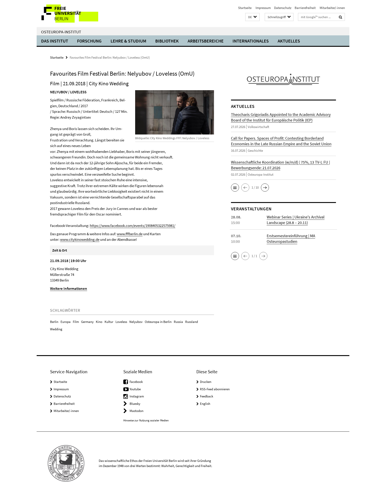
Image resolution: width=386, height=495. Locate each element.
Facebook (136, 382)
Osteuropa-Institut (61, 31)
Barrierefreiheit (305, 8)
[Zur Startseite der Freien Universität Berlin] (74, 13)
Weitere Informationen (68, 288)
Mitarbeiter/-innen (332, 8)
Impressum (263, 8)
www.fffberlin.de (130, 233)
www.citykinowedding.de (79, 239)
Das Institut (54, 41)
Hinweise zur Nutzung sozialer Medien (146, 420)
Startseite (245, 8)
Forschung (89, 41)
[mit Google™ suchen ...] (340, 17)
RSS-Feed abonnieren (215, 389)
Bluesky (135, 403)
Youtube (135, 389)
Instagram (137, 396)
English (205, 403)
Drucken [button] (205, 382)
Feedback (206, 396)
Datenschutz (282, 8)
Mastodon (136, 411)
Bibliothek (167, 41)
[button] (252, 17)
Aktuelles (289, 41)
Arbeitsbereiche (206, 41)
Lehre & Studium (128, 41)
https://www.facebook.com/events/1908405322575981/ (132, 225)
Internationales (251, 41)
